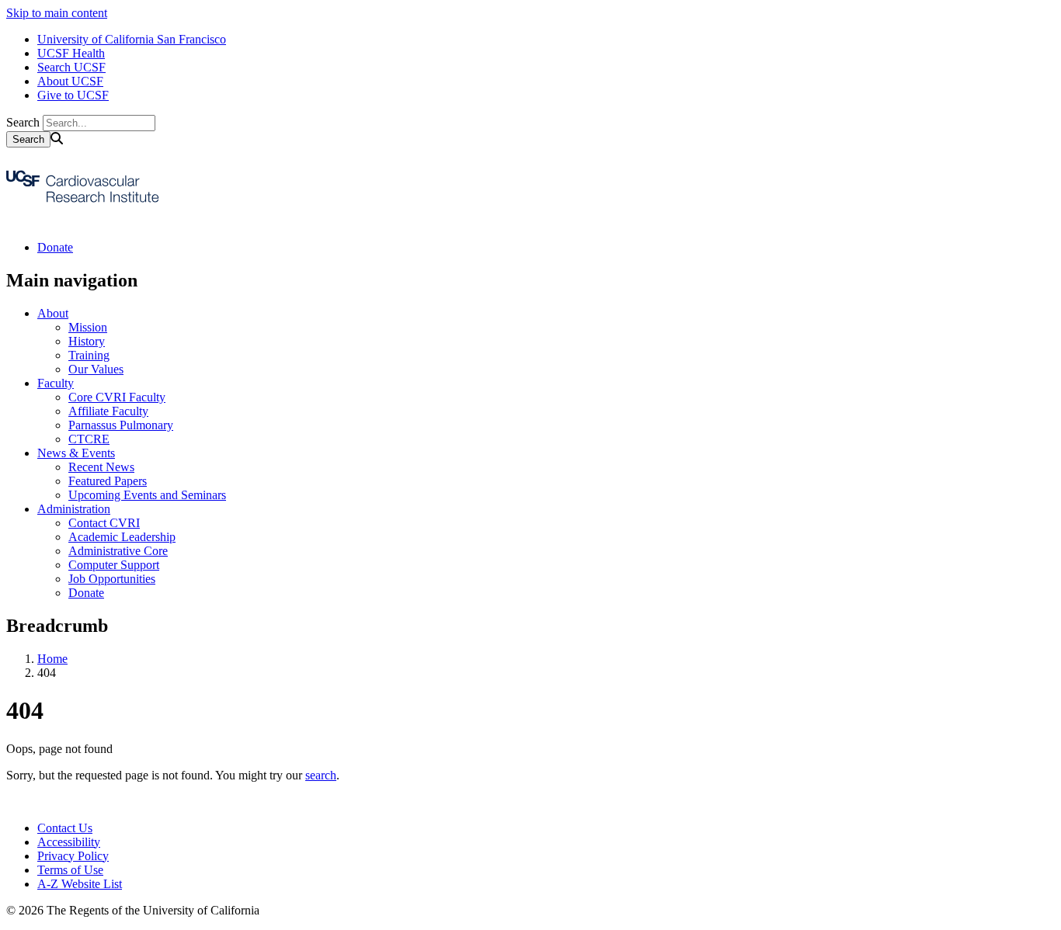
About (52, 313)
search (320, 775)
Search (23, 122)
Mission (87, 327)
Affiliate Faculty (108, 411)
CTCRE (89, 439)
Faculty (55, 383)
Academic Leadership (122, 536)
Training (89, 355)
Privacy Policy (73, 855)
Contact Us (64, 828)
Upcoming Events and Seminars (147, 494)
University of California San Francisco (131, 39)
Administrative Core (118, 550)
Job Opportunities (111, 578)
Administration (73, 508)
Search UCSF (71, 67)
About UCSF (70, 81)
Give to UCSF (73, 95)
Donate (55, 247)
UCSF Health (71, 53)
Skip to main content (56, 12)
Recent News (101, 467)
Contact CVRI (104, 522)
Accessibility (68, 841)
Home (52, 658)
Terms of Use (70, 869)
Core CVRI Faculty (116, 397)
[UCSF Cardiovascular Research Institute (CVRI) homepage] (84, 220)
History (86, 341)
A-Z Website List (79, 883)
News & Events (76, 453)
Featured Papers (107, 481)
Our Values (95, 369)
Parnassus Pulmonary (120, 425)
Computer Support (113, 564)
